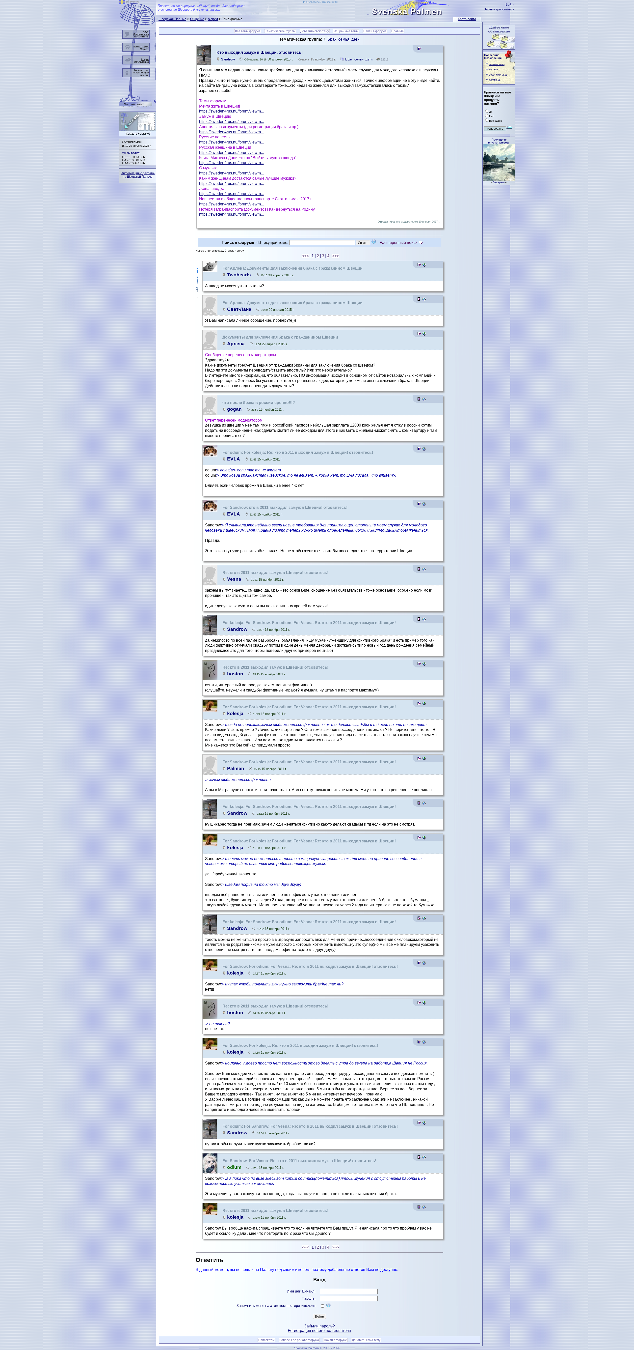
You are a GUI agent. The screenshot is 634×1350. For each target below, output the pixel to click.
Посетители (141, 36)
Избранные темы (346, 31)
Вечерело (499, 182)
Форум (213, 19)
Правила (397, 31)
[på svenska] (122, 3)
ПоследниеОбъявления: (493, 56)
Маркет (144, 49)
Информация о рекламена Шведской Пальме (138, 175)
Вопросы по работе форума (299, 1340)
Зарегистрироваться (499, 9)
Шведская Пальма (172, 19)
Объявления (141, 61)
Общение (197, 19)
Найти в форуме (374, 31)
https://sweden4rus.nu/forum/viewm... (231, 111)
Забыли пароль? (319, 1326)
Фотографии (141, 46)
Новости (144, 75)
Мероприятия (141, 34)
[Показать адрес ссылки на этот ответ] (424, 265)
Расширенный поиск (398, 242)
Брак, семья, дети (343, 39)
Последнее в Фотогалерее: (498, 141)
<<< (305, 256)
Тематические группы (280, 31)
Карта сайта (467, 19)
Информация (141, 72)
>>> (335, 256)
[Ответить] (419, 49)
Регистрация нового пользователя (319, 1330)
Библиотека (141, 70)
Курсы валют (130, 152)
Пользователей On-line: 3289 (320, 1)
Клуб (146, 31)
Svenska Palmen (134, 104)
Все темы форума (247, 31)
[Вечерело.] (499, 179)
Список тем (266, 1340)
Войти (509, 4)
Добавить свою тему (314, 31)
